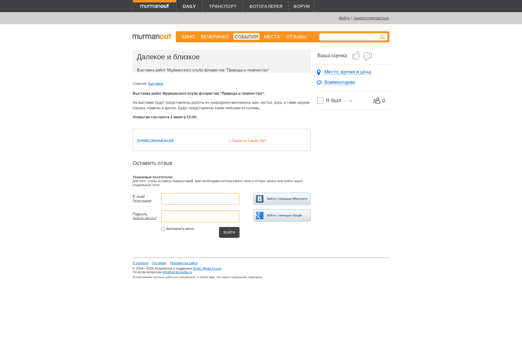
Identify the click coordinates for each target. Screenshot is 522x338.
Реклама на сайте (184, 263)
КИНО (188, 36)
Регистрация (142, 200)
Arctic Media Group (207, 268)
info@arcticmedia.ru (177, 272)
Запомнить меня (180, 229)
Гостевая (159, 263)
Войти (344, 18)
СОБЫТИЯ (246, 36)
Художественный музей (155, 140)
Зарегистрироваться (371, 18)
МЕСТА (272, 36)
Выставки (155, 83)
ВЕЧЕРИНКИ (215, 36)
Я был (333, 100)
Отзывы (296, 36)
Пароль (140, 214)
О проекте (140, 263)
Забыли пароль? (145, 218)
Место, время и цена (347, 71)
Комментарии (339, 82)
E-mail (139, 196)
